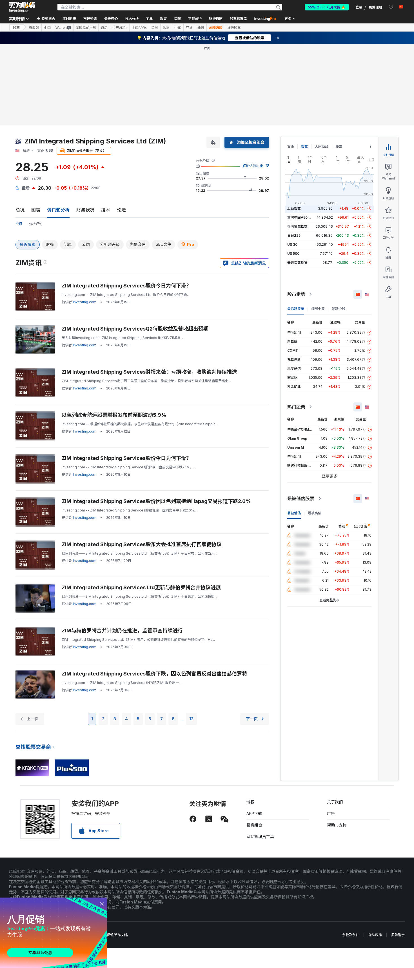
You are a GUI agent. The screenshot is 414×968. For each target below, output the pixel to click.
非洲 (200, 27)
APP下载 (254, 813)
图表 (35, 210)
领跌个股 (338, 309)
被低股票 (234, 27)
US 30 (292, 244)
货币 (290, 146)
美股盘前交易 (86, 27)
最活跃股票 (295, 309)
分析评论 (36, 224)
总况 (20, 210)
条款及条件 (350, 935)
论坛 (121, 210)
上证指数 (294, 208)
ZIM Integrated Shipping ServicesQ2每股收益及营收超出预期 (135, 329)
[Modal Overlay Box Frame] (53, 933)
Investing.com (84, 302)
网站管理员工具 (260, 836)
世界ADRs (119, 27)
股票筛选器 (238, 18)
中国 (47, 27)
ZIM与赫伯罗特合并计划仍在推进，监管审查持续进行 (122, 630)
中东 (177, 27)
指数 (304, 146)
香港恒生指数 (297, 226)
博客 (250, 801)
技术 (105, 210)
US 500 (293, 253)
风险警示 (398, 935)
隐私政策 (375, 935)
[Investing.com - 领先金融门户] (22, 7)
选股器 (34, 27)
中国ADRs (139, 27)
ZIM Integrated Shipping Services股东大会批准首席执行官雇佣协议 (142, 544)
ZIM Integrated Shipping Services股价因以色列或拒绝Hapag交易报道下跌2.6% (156, 501)
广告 (331, 813)
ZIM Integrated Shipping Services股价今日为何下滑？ (126, 286)
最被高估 (314, 513)
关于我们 (335, 801)
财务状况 (85, 210)
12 (191, 718)
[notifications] (391, 7)
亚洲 (189, 27)
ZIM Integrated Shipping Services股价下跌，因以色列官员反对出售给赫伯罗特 (154, 674)
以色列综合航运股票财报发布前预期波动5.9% (114, 415)
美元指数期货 (297, 262)
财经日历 (215, 18)
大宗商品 (321, 146)
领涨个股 (318, 309)
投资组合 (254, 825)
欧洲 (166, 27)
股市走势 (296, 294)
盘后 (104, 27)
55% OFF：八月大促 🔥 (326, 7)
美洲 (154, 27)
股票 (16, 27)
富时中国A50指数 (300, 217)
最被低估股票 (300, 498)
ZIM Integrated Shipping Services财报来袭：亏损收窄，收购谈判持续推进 (149, 372)
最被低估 (294, 513)
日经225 (294, 235)
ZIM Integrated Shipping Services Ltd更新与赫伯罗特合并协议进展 (141, 587)
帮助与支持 (337, 825)
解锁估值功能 (252, 166)
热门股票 (296, 407)
